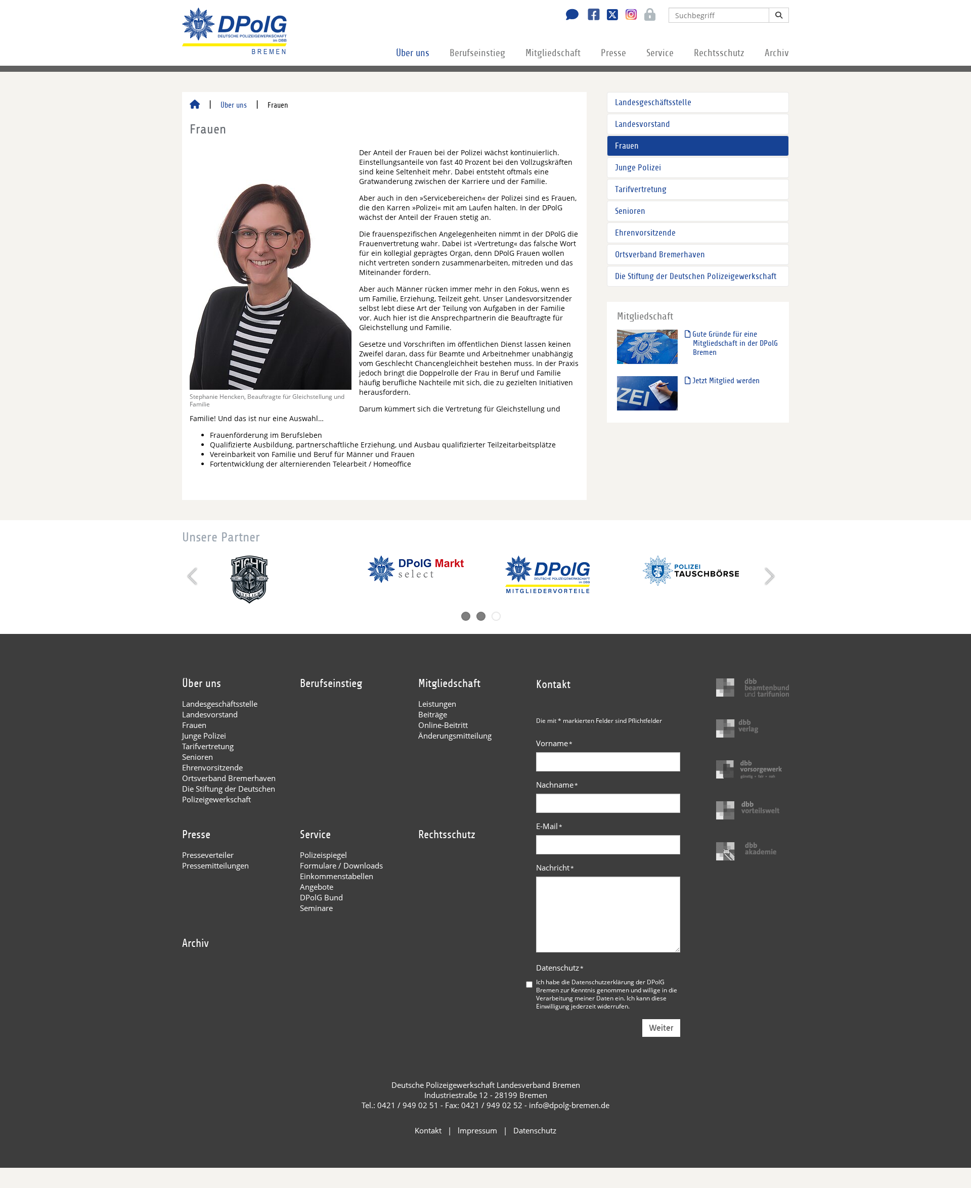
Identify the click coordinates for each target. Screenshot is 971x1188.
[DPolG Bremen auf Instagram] (627, 14)
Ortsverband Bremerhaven (660, 254)
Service (660, 53)
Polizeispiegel (323, 855)
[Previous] (193, 576)
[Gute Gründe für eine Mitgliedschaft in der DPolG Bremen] (647, 346)
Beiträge (432, 714)
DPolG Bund (321, 897)
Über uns (412, 53)
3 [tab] (496, 616)
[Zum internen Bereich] (647, 15)
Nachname (557, 785)
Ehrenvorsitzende (645, 233)
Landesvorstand (642, 124)
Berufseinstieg (477, 53)
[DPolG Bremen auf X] (608, 15)
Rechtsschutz (719, 53)
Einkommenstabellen (336, 876)
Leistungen (437, 704)
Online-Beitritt (443, 725)
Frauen (627, 146)
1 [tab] (465, 616)
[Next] (768, 576)
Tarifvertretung (641, 189)
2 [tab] (481, 616)
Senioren (630, 211)
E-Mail (549, 826)
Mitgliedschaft (553, 53)
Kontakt (428, 1130)
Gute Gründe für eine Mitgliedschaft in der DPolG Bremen (734, 343)
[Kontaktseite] (569, 15)
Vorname (554, 743)
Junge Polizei (638, 167)
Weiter (661, 1028)
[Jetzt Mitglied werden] (647, 393)
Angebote (316, 887)
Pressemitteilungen (215, 865)
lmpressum (477, 1130)
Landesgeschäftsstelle (653, 102)
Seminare (316, 908)
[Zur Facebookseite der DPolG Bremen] (590, 15)
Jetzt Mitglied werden (725, 380)
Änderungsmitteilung (455, 735)
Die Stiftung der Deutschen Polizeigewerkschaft (695, 276)
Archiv (777, 53)
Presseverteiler (208, 855)
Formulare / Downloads (341, 865)
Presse (613, 53)
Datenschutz (560, 968)
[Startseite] (195, 105)
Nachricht (555, 867)
